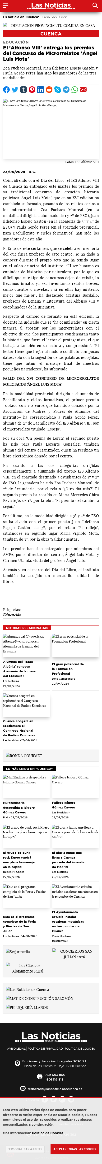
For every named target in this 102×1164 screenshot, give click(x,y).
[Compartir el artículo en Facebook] (6, 89)
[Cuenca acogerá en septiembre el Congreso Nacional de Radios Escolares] (26, 705)
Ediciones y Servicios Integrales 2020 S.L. (55, 1061)
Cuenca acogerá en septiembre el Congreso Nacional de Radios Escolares (19, 728)
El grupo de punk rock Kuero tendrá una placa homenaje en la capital (19, 860)
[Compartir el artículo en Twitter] (15, 89)
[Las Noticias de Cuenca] (27, 989)
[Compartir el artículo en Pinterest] (32, 89)
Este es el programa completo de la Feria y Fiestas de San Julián (19, 924)
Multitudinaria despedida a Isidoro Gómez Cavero (19, 807)
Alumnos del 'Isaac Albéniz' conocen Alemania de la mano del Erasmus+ (19, 669)
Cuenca (51, 33)
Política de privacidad (45, 1048)
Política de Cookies (80, 1048)
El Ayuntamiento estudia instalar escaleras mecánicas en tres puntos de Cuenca (68, 921)
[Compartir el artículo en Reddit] (49, 89)
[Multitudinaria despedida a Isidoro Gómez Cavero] (26, 786)
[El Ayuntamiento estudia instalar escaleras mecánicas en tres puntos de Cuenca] (75, 896)
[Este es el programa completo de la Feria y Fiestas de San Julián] (26, 896)
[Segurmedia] (18, 951)
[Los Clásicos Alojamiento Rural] (28, 967)
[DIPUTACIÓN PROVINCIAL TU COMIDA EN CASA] (51, 25)
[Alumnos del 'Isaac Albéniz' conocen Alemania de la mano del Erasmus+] (26, 645)
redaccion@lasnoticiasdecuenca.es (55, 1088)
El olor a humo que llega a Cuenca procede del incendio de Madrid (68, 860)
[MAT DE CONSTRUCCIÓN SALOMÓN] (39, 998)
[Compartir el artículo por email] (83, 89)
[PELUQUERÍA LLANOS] (27, 1007)
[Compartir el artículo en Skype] (57, 89)
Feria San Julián (54, 17)
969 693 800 (55, 1074)
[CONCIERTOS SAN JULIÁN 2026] (74, 953)
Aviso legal (16, 1048)
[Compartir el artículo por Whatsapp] (74, 89)
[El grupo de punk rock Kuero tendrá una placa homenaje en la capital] (26, 836)
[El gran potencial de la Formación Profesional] (75, 645)
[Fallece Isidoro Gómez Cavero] (75, 786)
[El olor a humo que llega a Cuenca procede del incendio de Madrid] (75, 836)
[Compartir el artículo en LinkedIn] (40, 89)
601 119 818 (54, 1079)
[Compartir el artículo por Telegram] (66, 89)
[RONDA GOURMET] (24, 755)
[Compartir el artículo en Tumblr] (23, 89)
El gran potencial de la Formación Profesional (68, 668)
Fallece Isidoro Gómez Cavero (63, 805)
